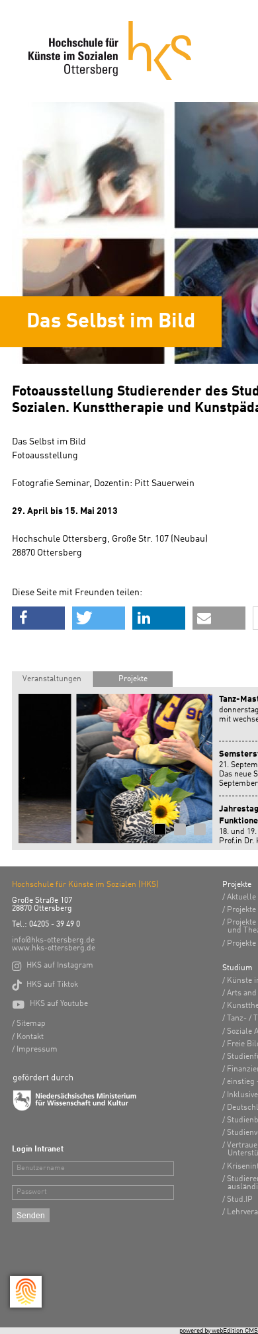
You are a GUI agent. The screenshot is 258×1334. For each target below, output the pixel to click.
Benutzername (41, 1168)
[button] (38, 618)
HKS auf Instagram (52, 966)
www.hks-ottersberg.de (53, 948)
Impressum (37, 1050)
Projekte (133, 679)
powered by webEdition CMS (218, 1330)
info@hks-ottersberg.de (53, 940)
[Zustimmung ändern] (26, 1292)
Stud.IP (240, 1200)
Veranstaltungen (51, 679)
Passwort (32, 1192)
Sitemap (31, 1024)
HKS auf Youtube (50, 1004)
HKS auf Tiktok (45, 985)
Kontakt (30, 1037)
